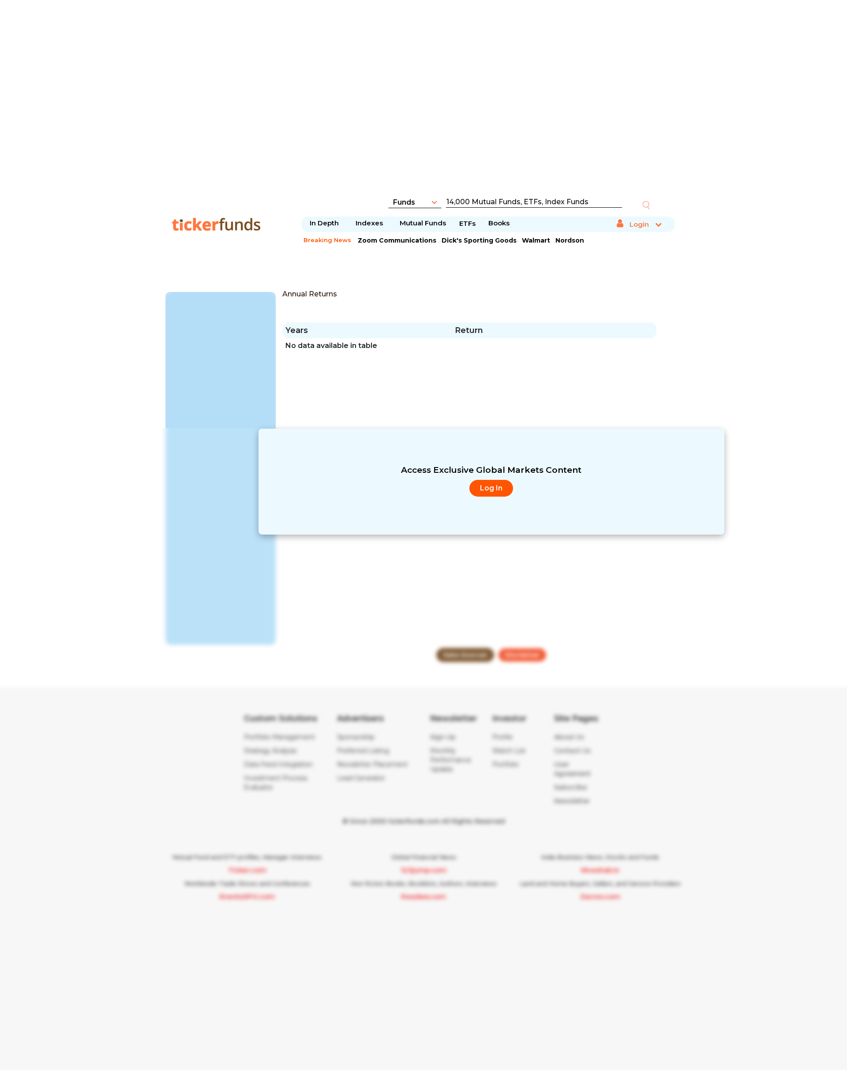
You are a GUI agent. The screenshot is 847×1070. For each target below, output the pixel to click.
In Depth (324, 223)
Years (296, 330)
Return (469, 330)
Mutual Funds (423, 223)
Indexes (369, 223)
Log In (491, 488)
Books (499, 223)
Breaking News (327, 239)
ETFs (467, 223)
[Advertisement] (423, 104)
